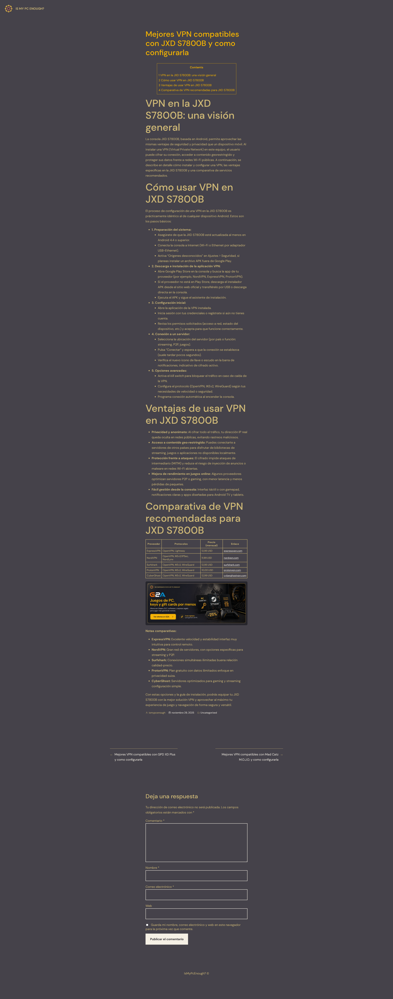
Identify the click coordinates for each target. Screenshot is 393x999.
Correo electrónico (160, 887)
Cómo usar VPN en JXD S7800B (181, 80)
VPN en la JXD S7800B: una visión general (187, 75)
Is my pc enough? (30, 9)
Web (149, 906)
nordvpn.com (231, 557)
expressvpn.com (233, 550)
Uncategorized (208, 712)
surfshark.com (232, 564)
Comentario (155, 821)
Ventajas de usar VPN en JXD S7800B (185, 85)
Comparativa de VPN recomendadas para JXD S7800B (197, 90)
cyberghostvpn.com (235, 575)
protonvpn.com (232, 570)
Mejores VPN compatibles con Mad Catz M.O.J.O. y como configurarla (250, 757)
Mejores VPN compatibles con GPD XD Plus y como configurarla (145, 757)
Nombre (152, 868)
